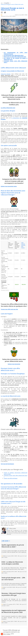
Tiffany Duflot (12, 528)
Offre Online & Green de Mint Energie (23, 245)
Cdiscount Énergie (5, 74)
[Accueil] (1, 3)
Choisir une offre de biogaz (10, 478)
